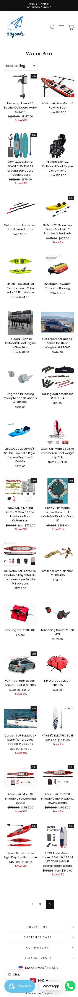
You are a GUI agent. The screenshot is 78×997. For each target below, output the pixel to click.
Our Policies (37, 947)
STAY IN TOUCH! (37, 958)
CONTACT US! (38, 927)
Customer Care (38, 937)
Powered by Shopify (39, 993)
